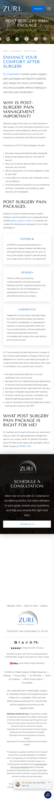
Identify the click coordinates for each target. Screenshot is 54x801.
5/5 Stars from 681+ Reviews (32, 648)
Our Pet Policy (36, 675)
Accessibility (27, 682)
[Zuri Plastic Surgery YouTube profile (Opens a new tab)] (23, 642)
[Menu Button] (49, 9)
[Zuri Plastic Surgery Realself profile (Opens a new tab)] (37, 642)
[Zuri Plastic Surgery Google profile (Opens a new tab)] (31, 642)
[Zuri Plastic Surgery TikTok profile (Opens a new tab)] (27, 642)
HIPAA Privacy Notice (32, 679)
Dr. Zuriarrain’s (11, 74)
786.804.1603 (25, 446)
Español (38, 9)
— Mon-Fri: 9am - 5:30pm (27, 605)
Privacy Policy (20, 675)
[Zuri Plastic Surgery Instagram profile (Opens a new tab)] (16, 642)
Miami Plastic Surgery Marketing (31, 663)
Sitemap (7, 675)
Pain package (30, 51)
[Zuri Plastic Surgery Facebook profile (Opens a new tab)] (20, 642)
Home (5, 51)
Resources (16, 51)
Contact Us (25, 524)
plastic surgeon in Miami (21, 220)
